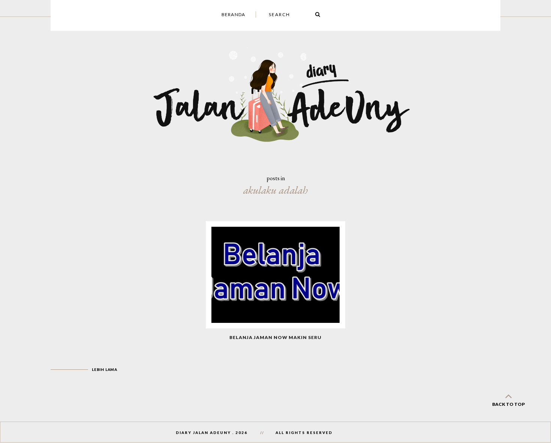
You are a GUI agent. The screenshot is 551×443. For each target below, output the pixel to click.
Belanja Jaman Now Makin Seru (275, 337)
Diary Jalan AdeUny (203, 432)
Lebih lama (104, 369)
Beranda (233, 14)
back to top (508, 404)
